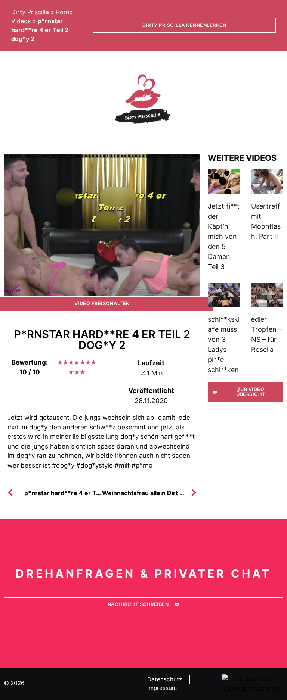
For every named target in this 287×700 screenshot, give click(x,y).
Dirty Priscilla (30, 12)
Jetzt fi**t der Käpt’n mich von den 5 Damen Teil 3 (224, 236)
